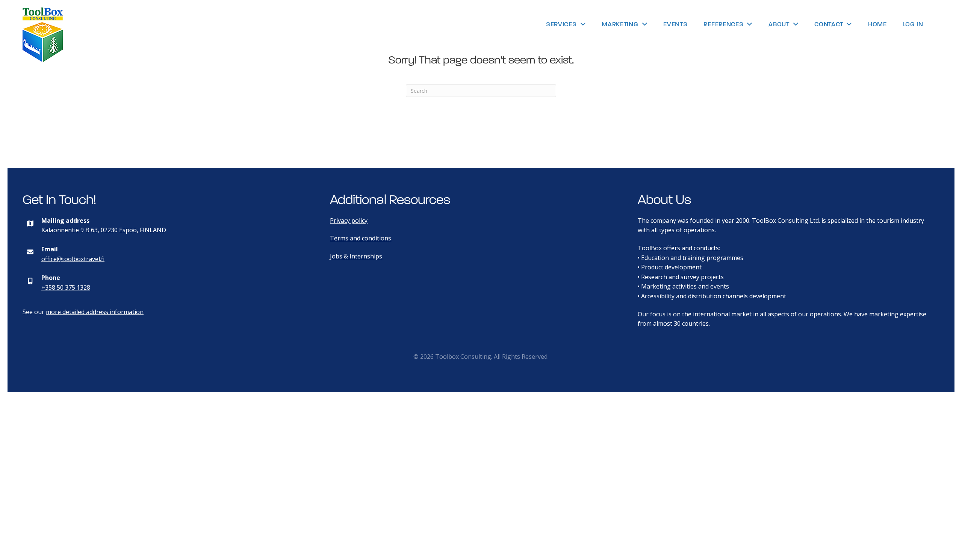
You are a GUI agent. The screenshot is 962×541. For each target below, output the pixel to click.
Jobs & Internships (356, 256)
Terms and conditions (360, 238)
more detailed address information (95, 312)
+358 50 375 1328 (65, 287)
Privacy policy (349, 220)
